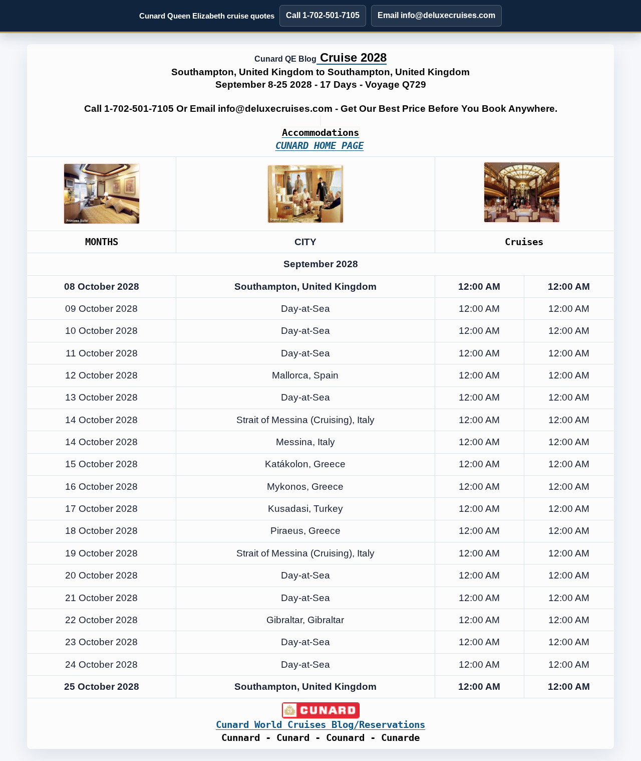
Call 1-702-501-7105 (323, 15)
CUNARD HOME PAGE (319, 145)
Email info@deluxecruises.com (436, 15)
